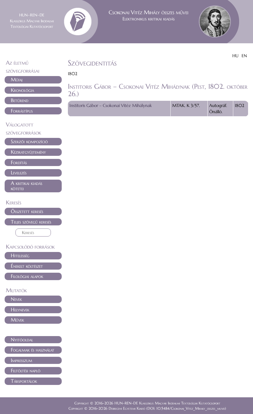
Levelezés (19, 172)
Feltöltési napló (25, 370)
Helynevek (20, 309)
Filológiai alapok (27, 276)
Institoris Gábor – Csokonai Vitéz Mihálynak (110, 105)
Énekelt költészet (27, 266)
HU (235, 55)
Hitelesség (20, 255)
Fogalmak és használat (32, 350)
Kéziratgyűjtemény (28, 152)
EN (244, 55)
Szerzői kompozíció (29, 141)
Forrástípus (22, 111)
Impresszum (21, 360)
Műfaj (17, 79)
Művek (17, 320)
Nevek (16, 299)
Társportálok (24, 381)
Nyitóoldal (22, 339)
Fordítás (19, 162)
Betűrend (19, 100)
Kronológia (22, 90)
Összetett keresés (27, 211)
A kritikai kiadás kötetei (26, 186)
